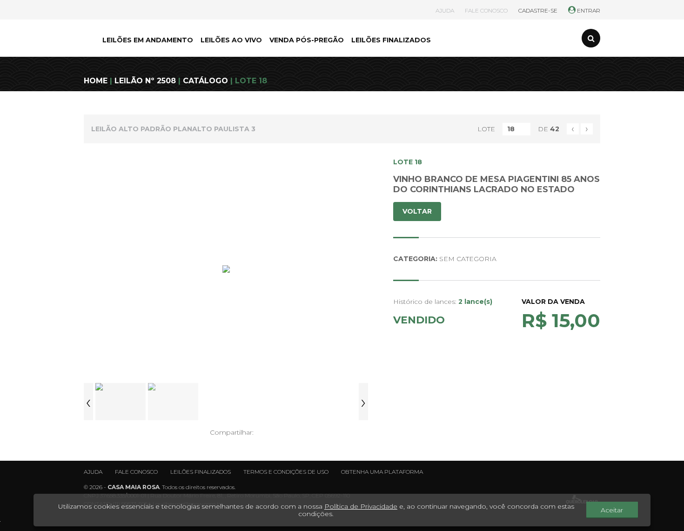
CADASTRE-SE (537, 10)
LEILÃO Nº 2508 (145, 80)
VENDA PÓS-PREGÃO (306, 40)
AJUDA (445, 10)
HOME (95, 80)
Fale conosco (136, 471)
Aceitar (612, 510)
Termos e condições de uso (286, 471)
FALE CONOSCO (486, 10)
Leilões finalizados (200, 471)
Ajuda (93, 471)
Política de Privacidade (360, 506)
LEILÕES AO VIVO (231, 40)
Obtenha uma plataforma (382, 471)
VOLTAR (417, 211)
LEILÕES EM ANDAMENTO (147, 40)
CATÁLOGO (205, 80)
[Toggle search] (591, 38)
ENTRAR (588, 10)
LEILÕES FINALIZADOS (391, 40)
